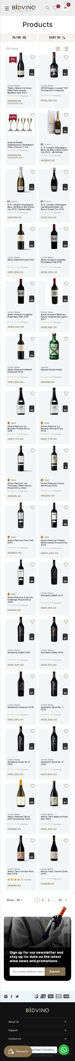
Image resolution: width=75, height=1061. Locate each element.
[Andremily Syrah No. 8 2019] (20, 738)
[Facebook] (11, 996)
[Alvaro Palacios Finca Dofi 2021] (20, 515)
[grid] (58, 48)
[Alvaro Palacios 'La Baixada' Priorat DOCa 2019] (54, 401)
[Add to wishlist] (32, 56)
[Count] (65, 7)
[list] (65, 48)
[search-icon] (47, 8)
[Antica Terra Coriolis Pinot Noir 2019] (20, 848)
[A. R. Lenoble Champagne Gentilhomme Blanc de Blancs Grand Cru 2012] (54, 179)
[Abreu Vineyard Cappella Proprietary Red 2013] (54, 236)
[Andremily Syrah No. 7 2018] (54, 683)
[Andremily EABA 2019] (54, 629)
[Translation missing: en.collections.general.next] (66, 899)
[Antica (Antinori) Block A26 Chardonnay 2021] (20, 793)
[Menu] (7, 8)
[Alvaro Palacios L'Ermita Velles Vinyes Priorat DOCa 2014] (54, 515)
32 (60, 900)
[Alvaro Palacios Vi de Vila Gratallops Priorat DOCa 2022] (20, 572)
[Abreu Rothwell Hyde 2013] (20, 236)
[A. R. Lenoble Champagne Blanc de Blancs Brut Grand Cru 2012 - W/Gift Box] (54, 122)
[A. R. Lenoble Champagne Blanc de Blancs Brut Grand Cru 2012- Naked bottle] (20, 179)
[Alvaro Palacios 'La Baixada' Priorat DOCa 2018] (20, 401)
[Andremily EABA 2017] (54, 572)
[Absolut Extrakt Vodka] (54, 346)
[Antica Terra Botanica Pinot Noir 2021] (54, 793)
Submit (54, 971)
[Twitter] (17, 996)
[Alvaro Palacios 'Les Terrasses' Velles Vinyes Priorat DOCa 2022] (20, 458)
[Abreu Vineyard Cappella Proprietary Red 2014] (20, 291)
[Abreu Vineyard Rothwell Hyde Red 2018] (20, 346)
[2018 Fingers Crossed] (54, 64)
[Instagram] (6, 996)
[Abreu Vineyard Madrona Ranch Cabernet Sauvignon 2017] (54, 291)
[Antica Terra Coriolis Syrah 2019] (54, 848)
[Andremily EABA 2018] (20, 629)
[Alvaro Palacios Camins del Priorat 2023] (54, 458)
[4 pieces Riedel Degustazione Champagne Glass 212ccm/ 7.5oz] (21, 121)
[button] (16, 879)
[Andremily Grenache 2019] (20, 683)
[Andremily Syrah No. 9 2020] (54, 738)
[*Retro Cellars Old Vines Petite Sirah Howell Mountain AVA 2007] (20, 64)
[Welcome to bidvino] (23, 8)
